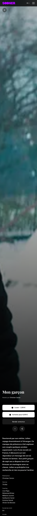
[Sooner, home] (8, 3)
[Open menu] (33, 3)
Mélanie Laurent (8, 496)
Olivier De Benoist (8, 503)
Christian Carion (15, 397)
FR (27, 3)
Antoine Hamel (7, 500)
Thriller (4, 484)
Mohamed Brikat (8, 493)
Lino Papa (5, 491)
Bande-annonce (18, 422)
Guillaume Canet (8, 498)
